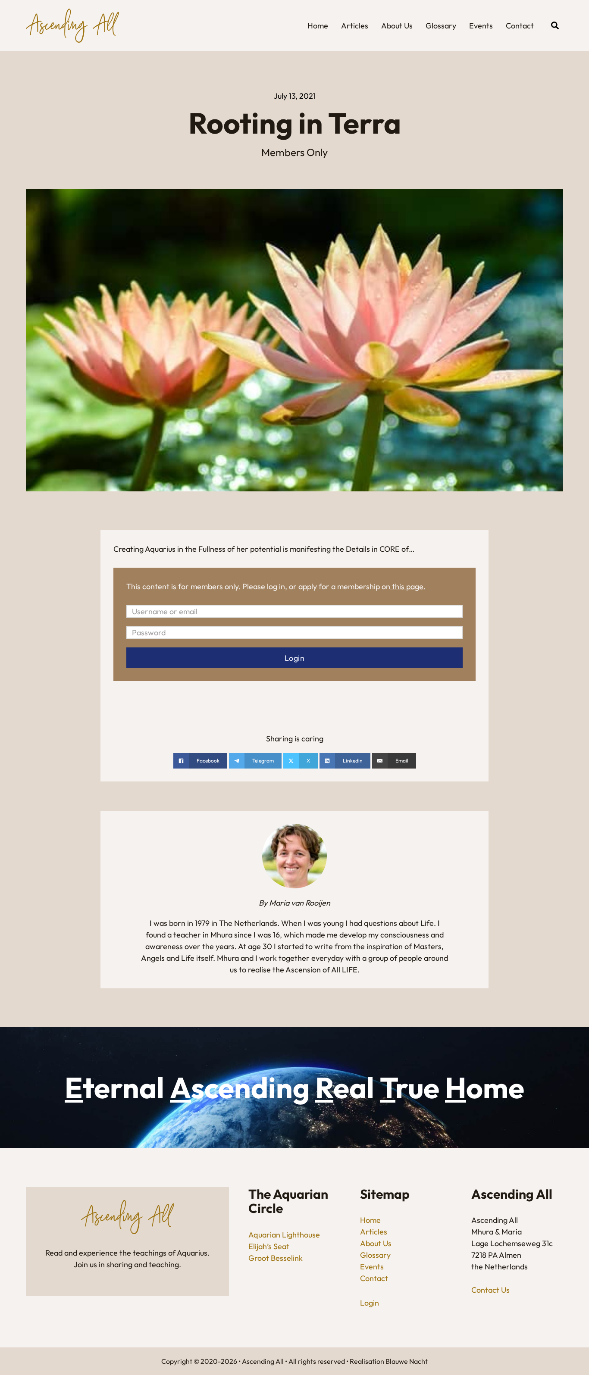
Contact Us (490, 1290)
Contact (520, 26)
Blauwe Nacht (406, 1361)
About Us (397, 26)
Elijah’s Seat (268, 1246)
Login (369, 1303)
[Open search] (555, 25)
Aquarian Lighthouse (284, 1235)
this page (407, 586)
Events (481, 26)
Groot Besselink (275, 1258)
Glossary (441, 26)
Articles (354, 26)
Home (317, 26)
